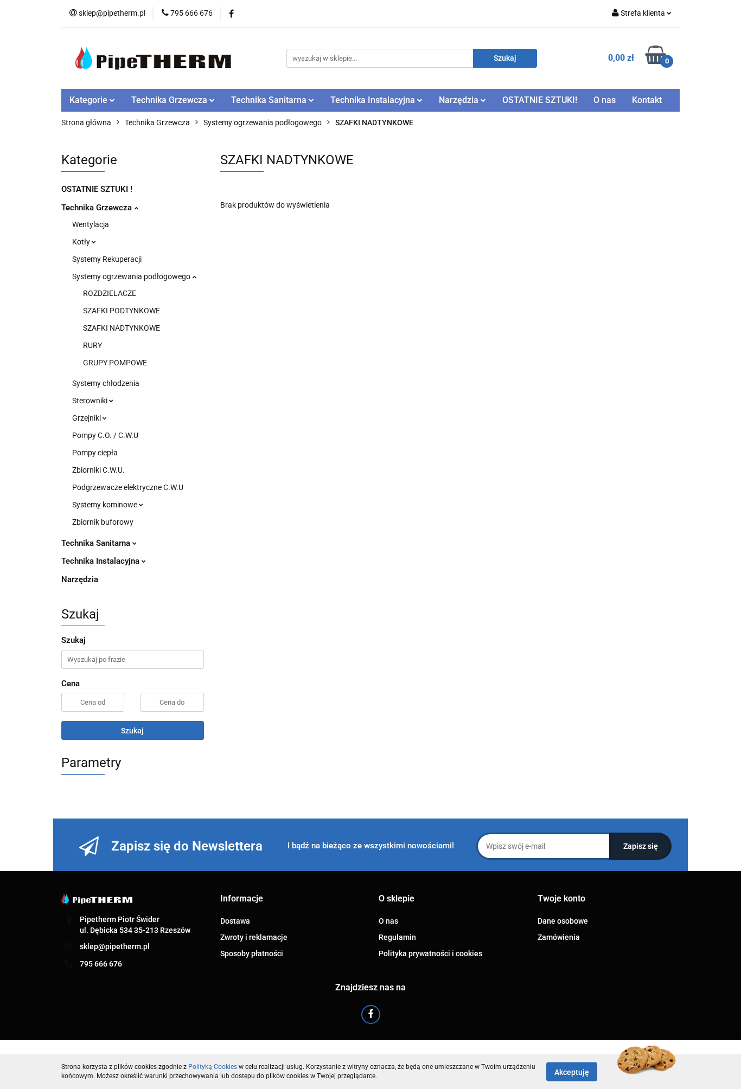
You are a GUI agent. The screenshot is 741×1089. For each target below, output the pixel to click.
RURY (92, 345)
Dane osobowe (563, 921)
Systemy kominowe (105, 504)
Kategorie (89, 100)
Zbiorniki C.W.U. (98, 470)
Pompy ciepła (95, 452)
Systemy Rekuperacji (107, 259)
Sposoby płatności (251, 953)
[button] (241, 899)
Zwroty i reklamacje (254, 937)
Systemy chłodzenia (105, 383)
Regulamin (397, 937)
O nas (604, 100)
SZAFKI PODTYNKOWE (121, 310)
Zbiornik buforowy (102, 522)
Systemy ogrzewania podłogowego (132, 276)
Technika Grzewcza (170, 100)
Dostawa (235, 921)
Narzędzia (79, 579)
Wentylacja (90, 224)
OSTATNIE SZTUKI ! (96, 189)
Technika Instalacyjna (373, 100)
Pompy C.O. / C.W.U (105, 435)
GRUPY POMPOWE (115, 362)
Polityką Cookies (212, 1067)
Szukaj (132, 730)
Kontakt (647, 100)
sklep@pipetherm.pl (115, 946)
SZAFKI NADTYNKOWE (121, 328)
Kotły (82, 241)
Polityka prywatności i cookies (430, 953)
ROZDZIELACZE (109, 293)
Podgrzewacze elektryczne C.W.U (127, 487)
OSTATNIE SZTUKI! (539, 100)
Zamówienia (559, 937)
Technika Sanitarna (270, 100)
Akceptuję (571, 1071)
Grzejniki (87, 418)
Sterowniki (90, 400)
